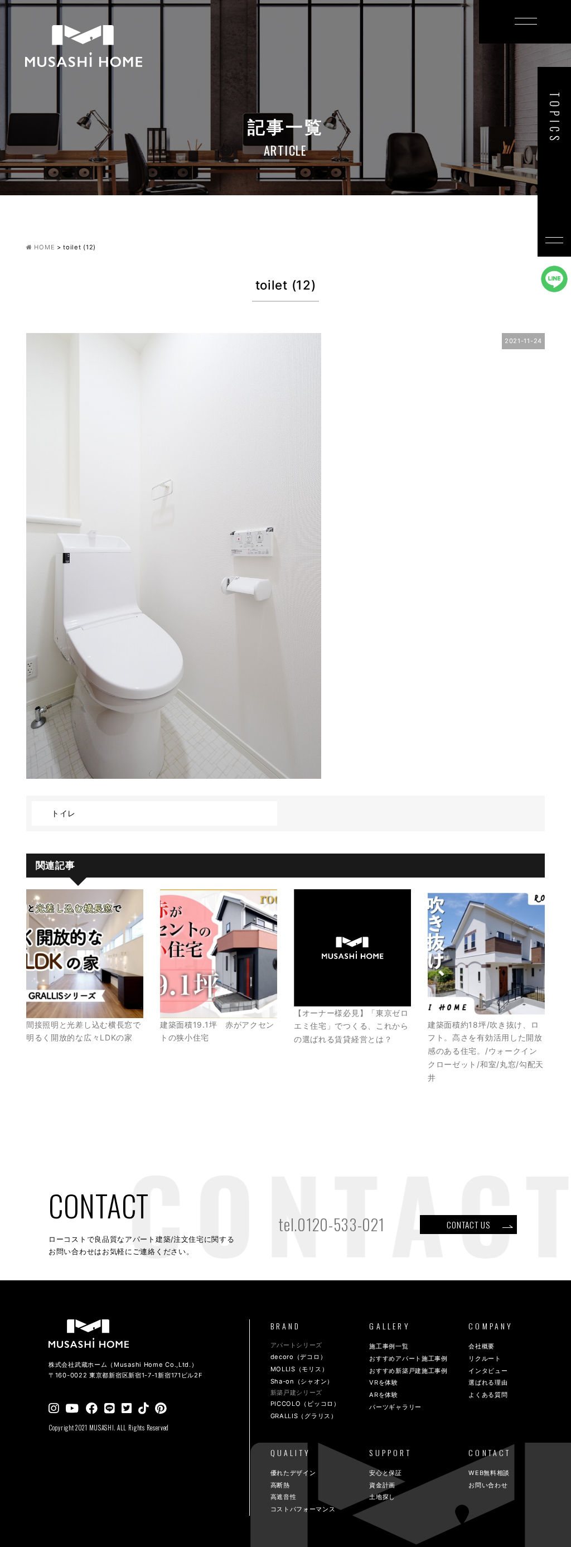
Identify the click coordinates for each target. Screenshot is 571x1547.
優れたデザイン (293, 1473)
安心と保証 (385, 1473)
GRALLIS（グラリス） (303, 1416)
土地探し (382, 1497)
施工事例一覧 (388, 1346)
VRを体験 (383, 1382)
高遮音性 (283, 1497)
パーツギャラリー (395, 1407)
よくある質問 (487, 1395)
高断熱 (280, 1485)
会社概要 (481, 1346)
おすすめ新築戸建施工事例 (408, 1371)
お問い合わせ (487, 1485)
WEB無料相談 (489, 1473)
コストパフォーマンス (303, 1509)
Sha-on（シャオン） (301, 1381)
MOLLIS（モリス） (299, 1369)
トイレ (63, 813)
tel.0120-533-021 (331, 1224)
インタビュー (487, 1371)
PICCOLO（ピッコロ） (305, 1404)
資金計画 (382, 1485)
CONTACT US (468, 1224)
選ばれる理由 (487, 1382)
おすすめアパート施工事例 (408, 1358)
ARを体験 (383, 1395)
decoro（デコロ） (298, 1357)
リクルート (484, 1358)
